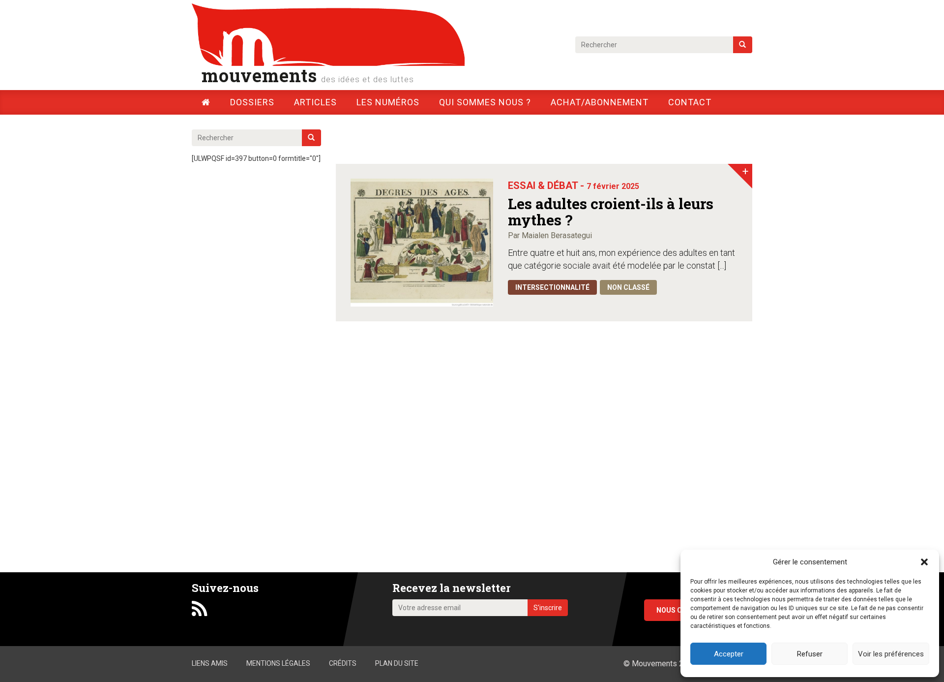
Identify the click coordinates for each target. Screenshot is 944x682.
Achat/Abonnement (600, 102)
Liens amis (210, 663)
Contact (689, 102)
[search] (742, 44)
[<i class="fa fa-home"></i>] (206, 102)
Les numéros (387, 102)
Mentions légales (278, 663)
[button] (924, 562)
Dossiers (252, 102)
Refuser (810, 654)
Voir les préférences (891, 654)
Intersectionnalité (552, 287)
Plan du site (396, 663)
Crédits (342, 663)
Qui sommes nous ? (485, 102)
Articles (315, 102)
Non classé (628, 287)
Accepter (728, 654)
